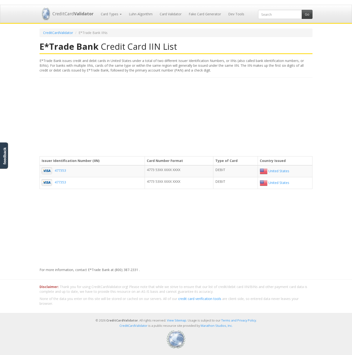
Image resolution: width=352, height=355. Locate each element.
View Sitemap (176, 320)
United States (278, 171)
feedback (4, 155)
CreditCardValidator (58, 32)
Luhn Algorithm (141, 14)
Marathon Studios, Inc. (217, 326)
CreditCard (73, 14)
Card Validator (171, 14)
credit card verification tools (199, 298)
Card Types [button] (110, 14)
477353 (60, 170)
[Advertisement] (176, 116)
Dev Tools (236, 14)
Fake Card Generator (205, 14)
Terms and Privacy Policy (238, 320)
